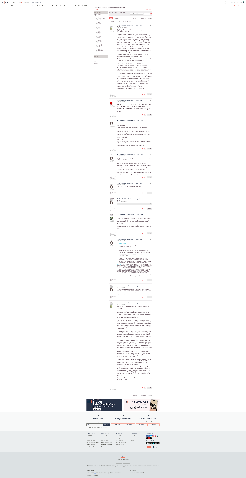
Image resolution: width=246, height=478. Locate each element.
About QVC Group (120, 438)
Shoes (53, 5)
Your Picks (4, 5)
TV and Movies (100, 38)
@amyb (119, 158)
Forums (103, 7)
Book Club (99, 40)
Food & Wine (78, 5)
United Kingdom (142, 472)
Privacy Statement (119, 463)
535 (113, 194)
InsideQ (99, 19)
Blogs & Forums (98, 7)
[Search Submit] (225, 2)
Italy (134, 472)
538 (113, 281)
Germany (131, 472)
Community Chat (101, 44)
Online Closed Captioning (108, 472)
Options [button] (150, 25)
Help (150, 9)
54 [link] (121, 21)
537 (113, 234)
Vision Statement (89, 475)
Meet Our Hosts (104, 440)
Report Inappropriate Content (113, 94)
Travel (99, 46)
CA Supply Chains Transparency (102, 473)
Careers (132, 440)
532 (113, 115)
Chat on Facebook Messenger (92, 442)
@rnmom (119, 312)
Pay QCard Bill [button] (142, 424)
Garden (33, 5)
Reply (149, 94)
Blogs (97, 51)
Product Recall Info (90, 446)
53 (119, 21)
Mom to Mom (100, 42)
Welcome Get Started (101, 18)
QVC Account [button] (129, 424)
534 (113, 178)
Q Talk (99, 47)
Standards (96, 63)
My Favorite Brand (101, 17)
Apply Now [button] (153, 424)
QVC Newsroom (119, 440)
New (8, 5)
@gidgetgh (120, 30)
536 (113, 209)
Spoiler (119, 203)
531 (113, 95)
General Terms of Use (126, 463)
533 (113, 149)
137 (127, 21)
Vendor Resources (135, 435)
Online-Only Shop (21, 5)
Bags (57, 5)
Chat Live (88, 438)
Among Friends (100, 45)
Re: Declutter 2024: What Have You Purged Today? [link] (116, 7)
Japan (137, 472)
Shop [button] (14, 2)
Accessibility (95, 475)
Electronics (66, 5)
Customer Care (100, 50)
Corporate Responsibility (121, 442)
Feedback (103, 446)
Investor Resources (120, 444)
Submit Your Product (135, 438)
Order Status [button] (117, 424)
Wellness (99, 36)
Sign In (147, 9)
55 (123, 21)
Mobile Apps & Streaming (106, 444)
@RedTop (125, 186)
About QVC (118, 435)
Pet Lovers (100, 41)
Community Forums (105, 435)
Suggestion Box (100, 49)
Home (61, 5)
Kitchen (71, 5)
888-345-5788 (89, 435)
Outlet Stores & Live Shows (106, 442)
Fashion (39, 5)
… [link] (117, 21)
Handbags (99, 24)
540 (113, 388)
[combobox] (127, 2)
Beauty (43, 5)
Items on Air (26, 2)
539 (113, 298)
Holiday (99, 32)
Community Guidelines (90, 472)
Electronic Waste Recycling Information (116, 473)
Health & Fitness (85, 5)
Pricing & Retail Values (99, 472)
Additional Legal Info (117, 472)
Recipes (99, 29)
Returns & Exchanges (90, 444)
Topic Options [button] (116, 18)
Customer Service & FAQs (91, 440)
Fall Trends (13, 5)
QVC (94, 7)
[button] (232, 2)
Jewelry (48, 5)
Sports (99, 37)
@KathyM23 (122, 244)
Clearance (28, 5)
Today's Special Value (101, 20)
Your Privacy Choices (90, 473)
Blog (102, 438)
